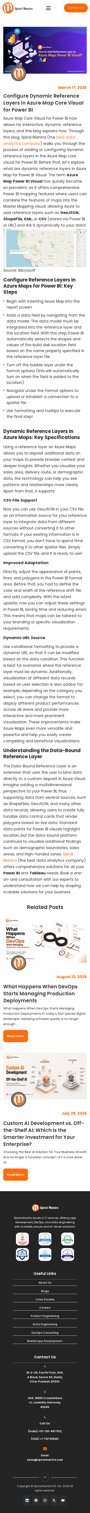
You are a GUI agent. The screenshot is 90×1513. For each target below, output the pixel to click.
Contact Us (75, 8)
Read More (15, 1036)
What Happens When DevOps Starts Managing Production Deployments (40, 993)
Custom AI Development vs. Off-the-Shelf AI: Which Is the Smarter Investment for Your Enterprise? (43, 1134)
